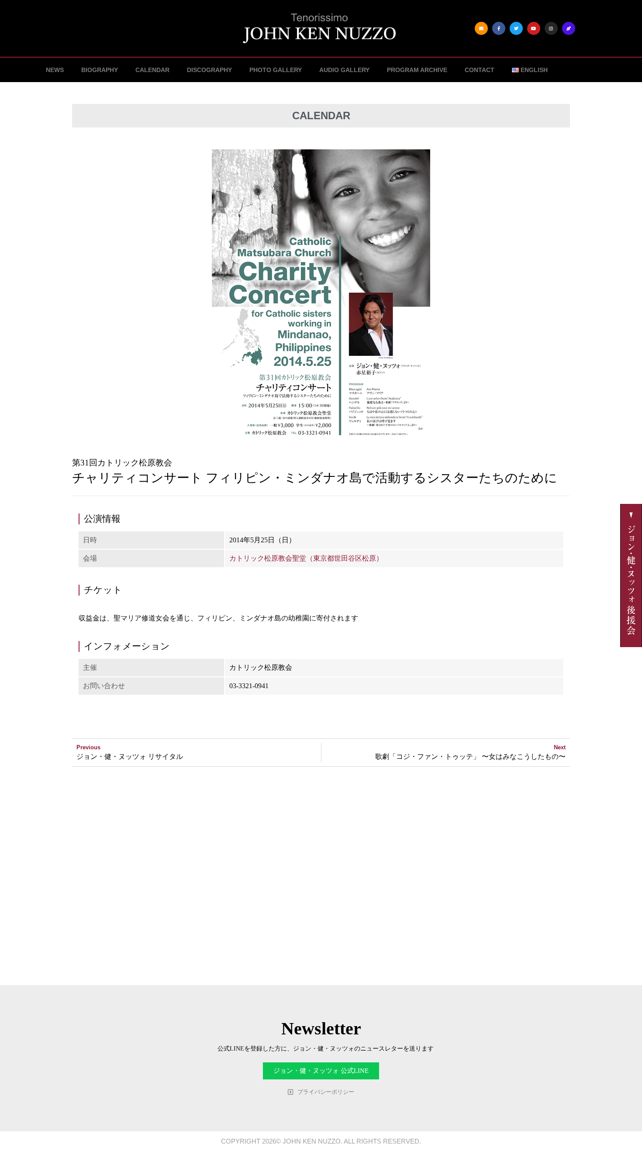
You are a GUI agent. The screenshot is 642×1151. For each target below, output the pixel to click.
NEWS (55, 69)
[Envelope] (481, 28)
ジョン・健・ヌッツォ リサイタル (129, 756)
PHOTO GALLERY (275, 69)
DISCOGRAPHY (209, 69)
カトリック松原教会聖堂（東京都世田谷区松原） (306, 558)
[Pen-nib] (568, 28)
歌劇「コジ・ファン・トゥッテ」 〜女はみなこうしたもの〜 (470, 756)
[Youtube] (533, 28)
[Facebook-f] (498, 28)
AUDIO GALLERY (344, 69)
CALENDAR (152, 69)
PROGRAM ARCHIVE (417, 69)
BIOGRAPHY (99, 69)
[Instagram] (551, 28)
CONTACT (479, 69)
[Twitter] (516, 28)
